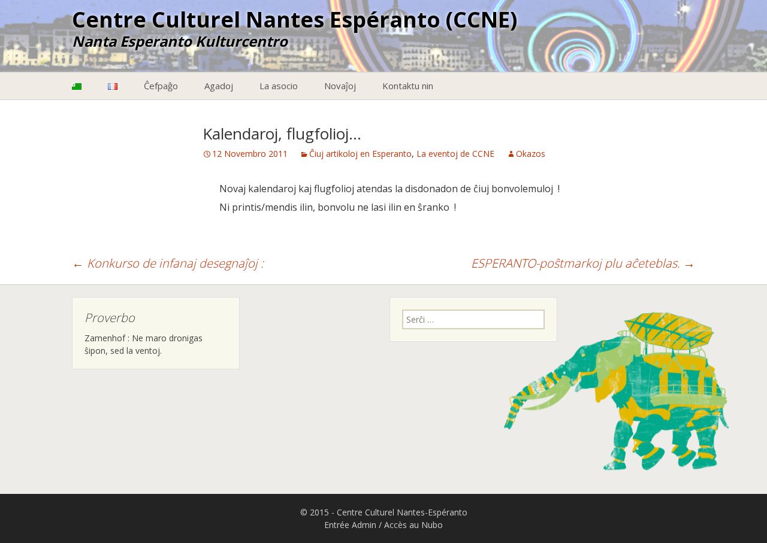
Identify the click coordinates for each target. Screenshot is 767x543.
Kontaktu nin (407, 86)
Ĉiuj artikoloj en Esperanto (360, 153)
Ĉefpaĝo (161, 86)
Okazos (530, 153)
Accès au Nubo (413, 524)
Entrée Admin (350, 524)
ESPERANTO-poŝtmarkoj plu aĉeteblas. (583, 263)
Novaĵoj (340, 86)
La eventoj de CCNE (455, 153)
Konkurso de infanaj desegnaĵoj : (168, 263)
